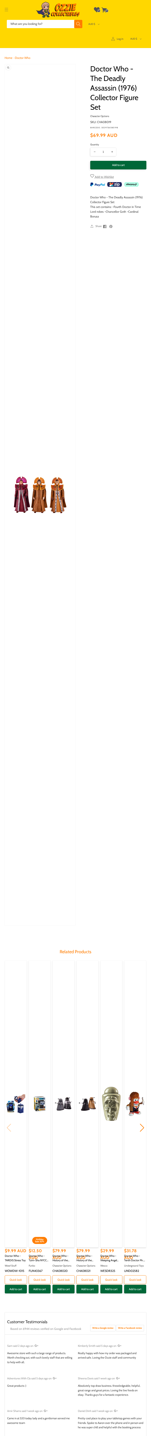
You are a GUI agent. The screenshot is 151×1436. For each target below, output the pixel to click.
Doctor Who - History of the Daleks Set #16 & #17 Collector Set (85, 1258)
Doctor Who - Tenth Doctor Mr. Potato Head (133, 1258)
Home (8, 58)
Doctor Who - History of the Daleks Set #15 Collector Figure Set (63, 1258)
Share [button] (98, 226)
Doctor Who (22, 58)
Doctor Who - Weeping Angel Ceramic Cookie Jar (111, 1258)
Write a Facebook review (130, 1328)
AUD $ (91, 23)
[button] (6, 10)
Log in (120, 38)
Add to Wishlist (104, 177)
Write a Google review (102, 1328)
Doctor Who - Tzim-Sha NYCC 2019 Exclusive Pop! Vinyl (38, 1258)
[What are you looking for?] (78, 24)
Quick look (16, 1279)
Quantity (94, 144)
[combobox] (44, 24)
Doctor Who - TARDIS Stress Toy (15, 1258)
